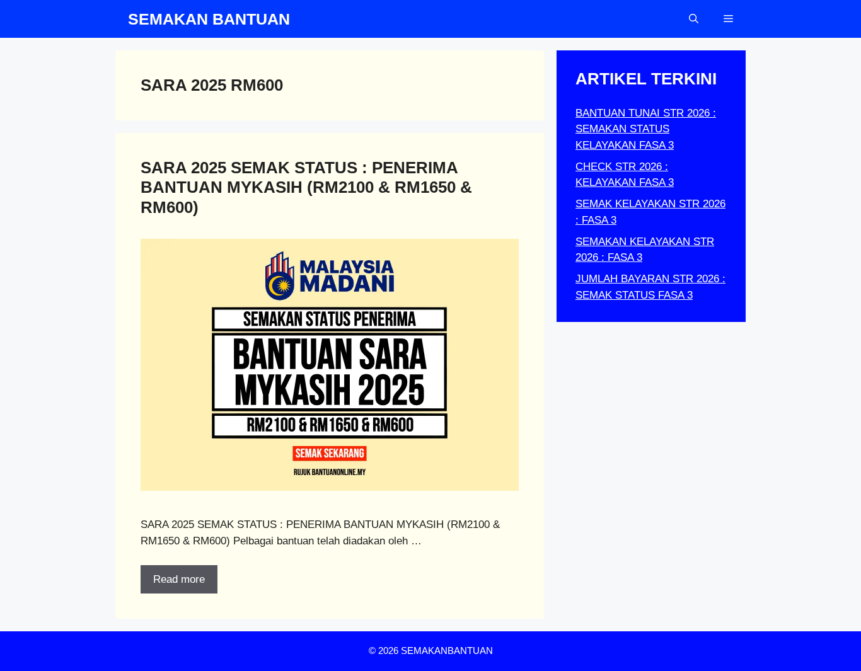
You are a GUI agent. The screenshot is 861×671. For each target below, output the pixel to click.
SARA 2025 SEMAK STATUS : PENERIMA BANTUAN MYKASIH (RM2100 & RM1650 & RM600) (306, 187)
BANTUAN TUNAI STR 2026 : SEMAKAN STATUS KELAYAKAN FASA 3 (645, 129)
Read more (179, 579)
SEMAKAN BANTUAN (209, 19)
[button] (693, 19)
